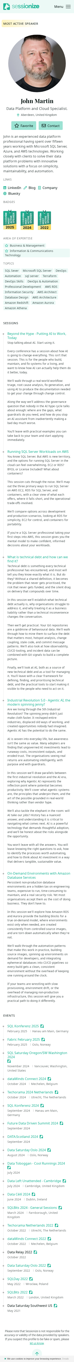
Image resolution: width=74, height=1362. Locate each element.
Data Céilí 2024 (18, 1194)
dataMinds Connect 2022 (26, 1239)
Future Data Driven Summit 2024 (32, 1123)
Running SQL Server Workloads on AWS (38, 451)
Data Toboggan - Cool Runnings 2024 (36, 1163)
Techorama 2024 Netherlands (30, 1092)
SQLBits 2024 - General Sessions (32, 1208)
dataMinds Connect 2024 (26, 1079)
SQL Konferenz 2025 (23, 1026)
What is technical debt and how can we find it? (37, 559)
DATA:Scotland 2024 (22, 1137)
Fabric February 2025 (23, 1039)
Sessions (10, 323)
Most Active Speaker (20, 23)
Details (65, 1358)
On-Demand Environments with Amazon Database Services (38, 875)
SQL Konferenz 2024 (23, 1105)
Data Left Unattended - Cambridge (34, 1181)
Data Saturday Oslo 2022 (26, 1265)
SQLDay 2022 (17, 1279)
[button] (62, 6)
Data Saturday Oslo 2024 (26, 1150)
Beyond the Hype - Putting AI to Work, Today (36, 335)
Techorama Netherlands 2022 (30, 1225)
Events (9, 1015)
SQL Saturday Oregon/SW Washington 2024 (37, 1055)
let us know (37, 1343)
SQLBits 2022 (17, 1292)
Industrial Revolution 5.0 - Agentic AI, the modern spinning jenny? (38, 702)
